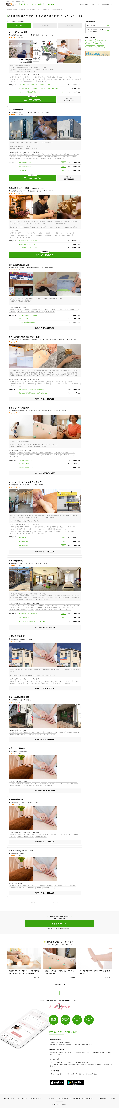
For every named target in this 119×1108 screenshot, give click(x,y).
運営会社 (113, 1098)
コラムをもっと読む (59, 984)
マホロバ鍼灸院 (16, 109)
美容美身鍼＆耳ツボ (24, 617)
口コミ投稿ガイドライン (38, 1098)
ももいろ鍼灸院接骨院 (19, 697)
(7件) (22, 193)
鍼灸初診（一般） (23, 541)
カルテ (97, 4)
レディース (90, 46)
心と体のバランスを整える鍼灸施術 (28, 315)
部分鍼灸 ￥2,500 (24, 463)
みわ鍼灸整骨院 (16, 799)
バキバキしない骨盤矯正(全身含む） (28, 322)
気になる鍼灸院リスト (107, 4)
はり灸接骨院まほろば (19, 265)
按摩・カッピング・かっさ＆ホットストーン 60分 (32, 621)
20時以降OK (100, 40)
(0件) (20, 269)
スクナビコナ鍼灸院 (18, 32)
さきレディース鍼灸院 (19, 408)
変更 (106, 25)
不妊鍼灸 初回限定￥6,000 (26, 467)
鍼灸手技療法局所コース (25, 166)
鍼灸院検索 (24, 4)
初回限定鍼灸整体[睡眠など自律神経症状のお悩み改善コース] (35, 393)
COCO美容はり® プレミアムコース (28, 247)
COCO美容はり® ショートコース (28, 244)
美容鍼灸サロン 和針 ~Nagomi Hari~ (28, 188)
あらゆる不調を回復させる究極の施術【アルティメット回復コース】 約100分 (39, 88)
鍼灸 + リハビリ (24, 318)
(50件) (22, 37)
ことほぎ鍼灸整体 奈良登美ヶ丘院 (24, 337)
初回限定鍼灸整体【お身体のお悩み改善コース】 (31, 389)
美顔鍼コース (22, 170)
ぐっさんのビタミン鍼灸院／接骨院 (25, 482)
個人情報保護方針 (63, 1098)
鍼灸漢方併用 (22, 537)
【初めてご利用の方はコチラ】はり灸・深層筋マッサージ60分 (35, 84)
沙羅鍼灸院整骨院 (17, 636)
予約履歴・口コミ (83, 4)
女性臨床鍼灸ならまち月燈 (21, 851)
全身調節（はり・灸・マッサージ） (28, 613)
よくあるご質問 (22, 1098)
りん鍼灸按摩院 (16, 561)
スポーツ (97, 43)
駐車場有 (100, 46)
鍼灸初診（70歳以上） (25, 545)
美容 (89, 43)
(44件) (22, 114)
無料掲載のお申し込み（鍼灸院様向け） (84, 1098)
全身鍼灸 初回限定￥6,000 (26, 460)
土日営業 (90, 40)
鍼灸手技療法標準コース (25, 162)
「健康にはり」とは (8, 1098)
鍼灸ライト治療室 (17, 748)
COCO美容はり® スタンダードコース (29, 240)
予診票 (92, 4)
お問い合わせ (103, 1098)
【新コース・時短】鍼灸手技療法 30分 (29, 92)
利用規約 (51, 1098)
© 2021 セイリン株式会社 (59, 1104)
